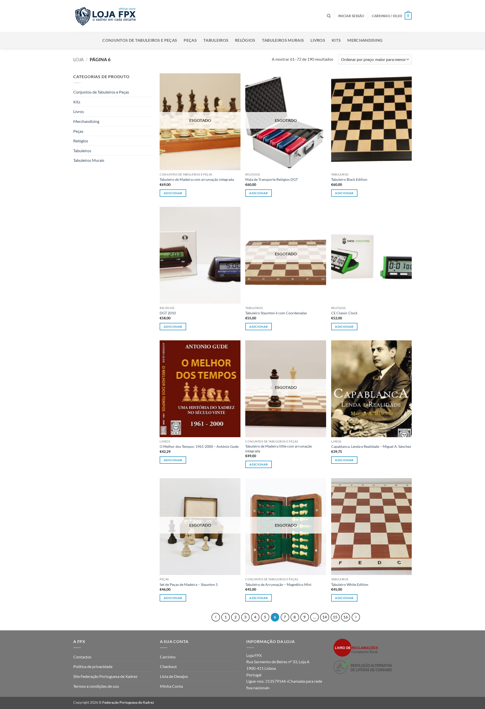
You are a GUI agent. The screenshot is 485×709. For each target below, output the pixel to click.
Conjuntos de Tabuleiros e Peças (139, 40)
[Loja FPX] (106, 16)
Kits (336, 40)
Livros (317, 40)
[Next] (356, 617)
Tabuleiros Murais (283, 40)
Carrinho (168, 656)
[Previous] (215, 617)
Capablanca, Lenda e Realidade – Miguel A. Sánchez (371, 446)
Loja (78, 59)
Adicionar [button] (344, 193)
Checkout (168, 666)
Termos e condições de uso (96, 686)
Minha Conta (171, 686)
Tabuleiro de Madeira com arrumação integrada (197, 179)
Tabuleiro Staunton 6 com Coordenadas (276, 313)
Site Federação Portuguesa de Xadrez (105, 676)
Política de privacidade (92, 666)
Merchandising (364, 40)
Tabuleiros (215, 40)
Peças (190, 40)
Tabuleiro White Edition (349, 584)
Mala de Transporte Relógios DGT (271, 179)
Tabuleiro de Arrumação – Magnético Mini (278, 584)
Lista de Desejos (174, 676)
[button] (351, 15)
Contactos (82, 656)
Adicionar (173, 193)
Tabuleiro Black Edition (349, 179)
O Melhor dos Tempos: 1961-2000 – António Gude (199, 446)
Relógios (245, 40)
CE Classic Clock (344, 313)
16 (345, 617)
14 (324, 617)
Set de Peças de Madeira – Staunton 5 (189, 584)
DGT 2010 (168, 313)
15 (335, 617)
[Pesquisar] (329, 16)
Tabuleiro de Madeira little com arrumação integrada (278, 448)
